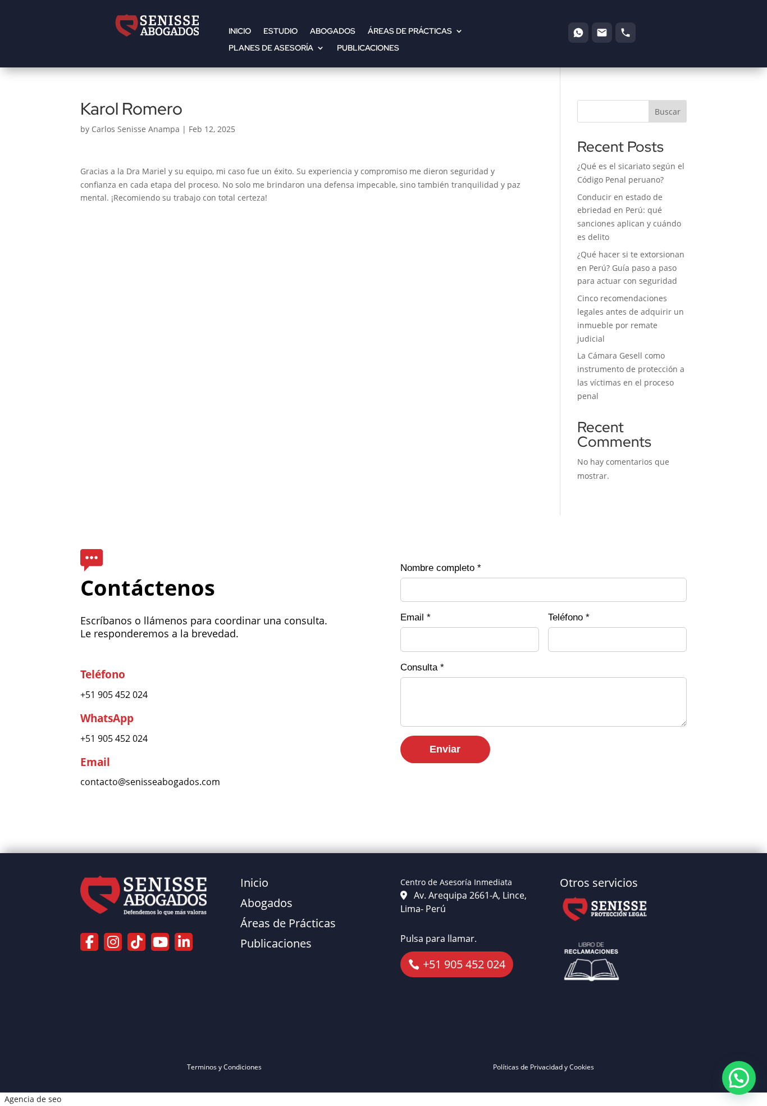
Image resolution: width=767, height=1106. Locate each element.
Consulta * (422, 667)
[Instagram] (113, 942)
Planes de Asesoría (271, 48)
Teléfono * (569, 617)
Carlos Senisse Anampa (136, 129)
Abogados (332, 31)
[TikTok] (136, 942)
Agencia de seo (32, 1099)
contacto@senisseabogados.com (150, 782)
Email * (415, 617)
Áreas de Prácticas (410, 31)
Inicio (240, 31)
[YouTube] (160, 942)
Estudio (280, 31)
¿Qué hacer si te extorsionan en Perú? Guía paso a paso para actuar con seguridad (630, 268)
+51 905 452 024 (114, 694)
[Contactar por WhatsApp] (739, 1078)
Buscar (668, 111)
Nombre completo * (440, 568)
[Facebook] (89, 942)
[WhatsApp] (578, 32)
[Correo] (602, 32)
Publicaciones (368, 48)
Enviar (445, 749)
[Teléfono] (625, 32)
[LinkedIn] (184, 942)
